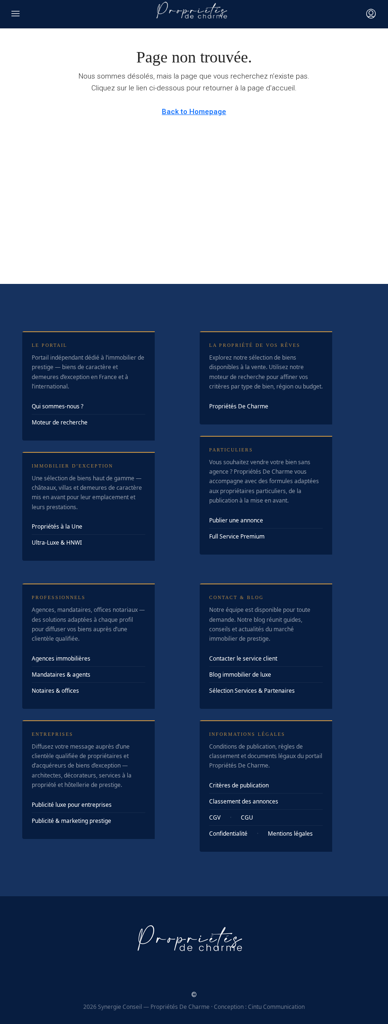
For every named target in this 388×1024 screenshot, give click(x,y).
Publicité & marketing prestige (71, 821)
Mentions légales (290, 834)
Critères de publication (239, 785)
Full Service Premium (237, 536)
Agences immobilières (61, 658)
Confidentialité (228, 834)
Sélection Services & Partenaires (252, 691)
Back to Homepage (194, 111)
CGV (214, 817)
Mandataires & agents (61, 675)
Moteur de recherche (60, 422)
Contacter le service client (243, 658)
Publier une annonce (236, 520)
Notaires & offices (55, 691)
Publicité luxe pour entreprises (72, 805)
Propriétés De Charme (238, 406)
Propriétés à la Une (57, 526)
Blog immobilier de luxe (240, 675)
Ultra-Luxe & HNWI (57, 542)
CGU (247, 817)
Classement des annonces (243, 801)
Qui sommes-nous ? (57, 406)
